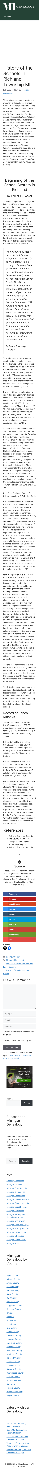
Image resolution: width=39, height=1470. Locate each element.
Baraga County (12, 1290)
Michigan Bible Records (16, 1188)
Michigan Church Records (17, 1203)
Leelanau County (13, 1335)
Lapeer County (12, 1332)
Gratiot (9, 1313)
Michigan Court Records (16, 1207)
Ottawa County (13, 1365)
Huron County (12, 1320)
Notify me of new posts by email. (19, 1040)
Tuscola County (13, 1388)
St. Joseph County (14, 1380)
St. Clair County (13, 1377)
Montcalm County (14, 1354)
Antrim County (12, 1283)
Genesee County (13, 1309)
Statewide (10, 1384)
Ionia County (11, 1324)
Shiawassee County (15, 1373)
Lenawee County (13, 1339)
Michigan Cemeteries (15, 1196)
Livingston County (14, 1343)
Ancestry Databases (15, 1181)
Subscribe (26, 1161)
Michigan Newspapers (16, 1232)
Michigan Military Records (17, 1228)
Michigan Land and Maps (17, 1225)
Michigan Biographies (15, 1192)
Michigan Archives (14, 1184)
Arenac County (12, 1287)
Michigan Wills (12, 1243)
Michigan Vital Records (16, 1240)
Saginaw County (13, 957)
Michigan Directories (15, 1211)
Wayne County (12, 1395)
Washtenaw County (14, 1392)
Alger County (12, 1275)
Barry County (12, 1294)
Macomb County (13, 1347)
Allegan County (13, 1279)
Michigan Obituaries (15, 1236)
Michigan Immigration (15, 1221)
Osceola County (13, 1362)
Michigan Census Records (17, 1199)
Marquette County (14, 1350)
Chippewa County (14, 1305)
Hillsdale (10, 1317)
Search (9, 1099)
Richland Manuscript (15, 960)
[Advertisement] (19, 41)
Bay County (11, 1298)
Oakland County (13, 1358)
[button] (34, 16)
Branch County (12, 1302)
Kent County (11, 1328)
